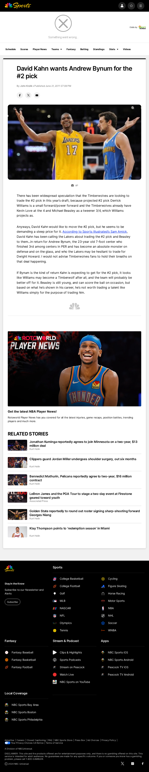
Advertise (9, 740)
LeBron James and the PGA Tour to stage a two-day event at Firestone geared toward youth (80, 496)
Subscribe (12, 601)
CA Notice (38, 743)
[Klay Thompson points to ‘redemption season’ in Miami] (17, 531)
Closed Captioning (36, 740)
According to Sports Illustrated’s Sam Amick (94, 231)
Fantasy (71, 49)
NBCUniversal (25, 748)
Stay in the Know (14, 583)
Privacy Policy (108, 740)
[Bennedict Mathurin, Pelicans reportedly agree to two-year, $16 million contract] (17, 479)
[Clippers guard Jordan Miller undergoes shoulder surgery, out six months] (17, 462)
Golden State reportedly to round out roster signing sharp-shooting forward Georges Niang (84, 513)
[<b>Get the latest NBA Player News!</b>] (74, 368)
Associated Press (38, 501)
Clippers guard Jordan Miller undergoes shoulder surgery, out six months (82, 459)
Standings (99, 49)
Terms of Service (54, 743)
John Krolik (26, 85)
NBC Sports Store (64, 740)
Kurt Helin (34, 449)
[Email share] (37, 95)
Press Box (80, 740)
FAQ (50, 740)
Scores (24, 49)
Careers (20, 740)
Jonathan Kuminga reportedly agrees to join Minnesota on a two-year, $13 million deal (83, 444)
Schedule (10, 49)
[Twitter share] (28, 95)
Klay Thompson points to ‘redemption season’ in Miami (69, 528)
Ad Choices (93, 740)
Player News (40, 49)
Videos (127, 49)
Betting (84, 49)
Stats (112, 49)
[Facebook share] (20, 95)
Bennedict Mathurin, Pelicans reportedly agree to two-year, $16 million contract (80, 478)
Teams (55, 49)
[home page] (18, 6)
